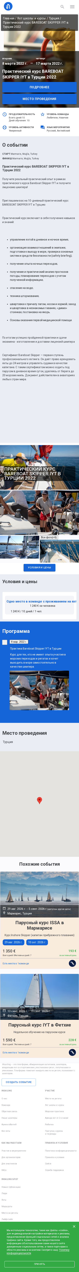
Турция (54, 18)
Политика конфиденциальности (61, 1151)
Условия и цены (39, 567)
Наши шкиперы (9, 1118)
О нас (4, 1098)
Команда (6, 1105)
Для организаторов (11, 1157)
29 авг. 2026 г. (13, 942)
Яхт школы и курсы (31, 18)
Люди (4, 1193)
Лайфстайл (7, 1219)
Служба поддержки (54, 1170)
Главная (8, 18)
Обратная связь (9, 1111)
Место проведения (39, 99)
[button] (39, 568)
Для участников (9, 1163)
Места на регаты (53, 1098)
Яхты (4, 1200)
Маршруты (7, 1206)
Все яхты (6, 1131)
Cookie (48, 1163)
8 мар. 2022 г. (19, 641)
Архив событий (9, 1124)
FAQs (4, 1170)
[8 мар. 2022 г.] (4, 642)
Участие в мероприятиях (14, 1151)
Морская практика (54, 1111)
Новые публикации (11, 1187)
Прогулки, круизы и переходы (54, 1132)
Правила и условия (54, 1157)
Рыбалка (49, 1124)
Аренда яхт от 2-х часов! (56, 1118)
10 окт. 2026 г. (37, 942)
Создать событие (19, 1082)
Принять (39, 1264)
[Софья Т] (72, 963)
